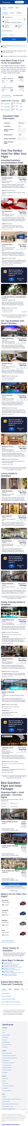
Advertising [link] (4, 1047)
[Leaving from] (14, 17)
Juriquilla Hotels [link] (5, 993)
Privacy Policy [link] (5, 1078)
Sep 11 (19, 27)
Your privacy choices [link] (6, 1090)
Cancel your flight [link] (6, 1101)
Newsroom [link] (4, 1039)
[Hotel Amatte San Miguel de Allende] (14, 875)
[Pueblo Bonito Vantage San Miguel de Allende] (14, 850)
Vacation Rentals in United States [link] (9, 1055)
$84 (21, 103)
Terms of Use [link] (5, 1083)
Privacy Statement (6, 1124)
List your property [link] (6, 1035)
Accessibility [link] (5, 1088)
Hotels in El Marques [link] (6, 996)
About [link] (3, 1030)
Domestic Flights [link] (5, 1060)
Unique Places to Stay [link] (7, 1070)
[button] (14, 983)
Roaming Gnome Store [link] (7, 1044)
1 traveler (3, 34)
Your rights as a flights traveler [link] (8, 1108)
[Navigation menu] (25, 2)
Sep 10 (7, 27)
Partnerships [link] (5, 1037)
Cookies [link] (4, 1081)
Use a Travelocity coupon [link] (7, 1106)
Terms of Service (15, 1124)
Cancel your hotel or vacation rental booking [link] (11, 1099)
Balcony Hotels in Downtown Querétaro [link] (11, 1001)
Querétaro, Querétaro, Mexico (13, 22)
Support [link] (4, 1096)
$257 (21, 110)
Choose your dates (14, 884)
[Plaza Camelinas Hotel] (14, 826)
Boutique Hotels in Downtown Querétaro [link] (11, 1004)
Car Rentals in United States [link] (8, 1062)
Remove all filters (14, 806)
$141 (21, 106)
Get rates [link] (24, 311)
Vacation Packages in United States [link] (9, 1058)
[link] (14, 963)
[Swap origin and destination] (24, 19)
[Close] (26, 1112)
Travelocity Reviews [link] (6, 1065)
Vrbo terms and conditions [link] (7, 1085)
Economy (11, 34)
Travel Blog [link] (4, 1072)
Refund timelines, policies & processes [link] (10, 1104)
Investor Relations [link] (6, 1042)
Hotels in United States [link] (7, 1053)
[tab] (4, 7)
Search (14, 39)
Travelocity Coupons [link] (6, 1067)
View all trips (14, 890)
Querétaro (7, 103)
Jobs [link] (3, 1032)
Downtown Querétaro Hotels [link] (8, 999)
